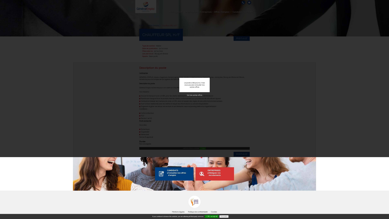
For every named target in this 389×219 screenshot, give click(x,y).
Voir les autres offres (194, 95)
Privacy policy (233, 216)
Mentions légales (178, 212)
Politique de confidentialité (198, 212)
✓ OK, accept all (211, 216)
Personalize (224, 216)
